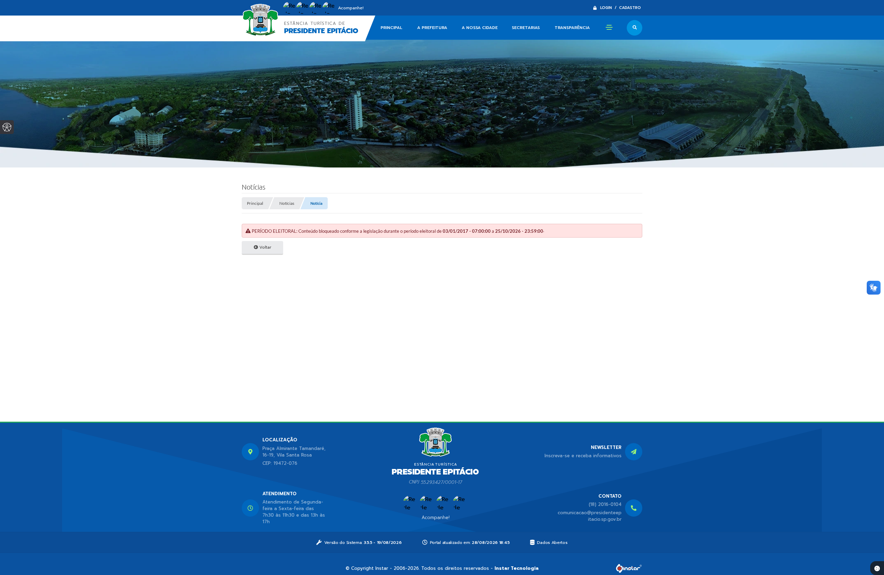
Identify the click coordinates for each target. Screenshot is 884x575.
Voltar (264, 247)
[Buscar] (634, 28)
